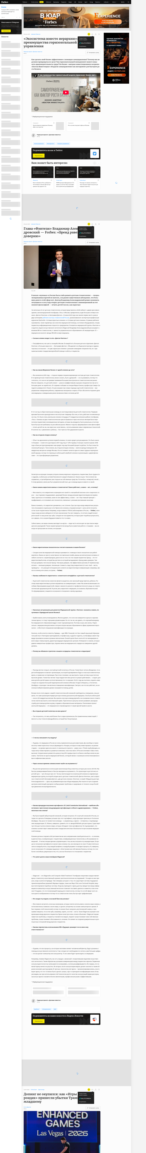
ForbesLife (58, 941)
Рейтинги (48, 2)
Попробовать (82, 46)
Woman (80, 2)
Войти (122, 2)
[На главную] (4, 2)
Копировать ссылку (94, 52)
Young (91, 2)
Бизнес (34, 941)
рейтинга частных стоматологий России (55, 318)
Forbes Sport (59, 180)
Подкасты (63, 2)
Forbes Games (37, 2)
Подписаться (38, 155)
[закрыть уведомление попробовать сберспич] (92, 39)
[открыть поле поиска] (128, 2)
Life (75, 2)
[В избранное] (54, 123)
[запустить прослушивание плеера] (92, 34)
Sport (86, 2)
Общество (35, 180)
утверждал (83, 1079)
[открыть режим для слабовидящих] (89, 34)
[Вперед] (103, 126)
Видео (70, 2)
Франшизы (56, 2)
